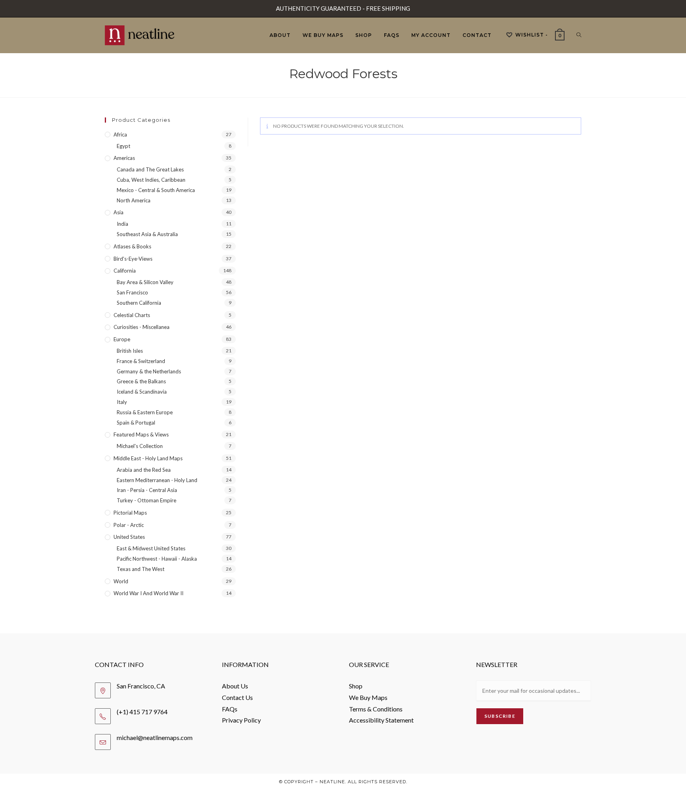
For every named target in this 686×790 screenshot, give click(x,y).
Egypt (123, 146)
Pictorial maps (130, 512)
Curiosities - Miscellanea (142, 327)
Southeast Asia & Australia (147, 234)
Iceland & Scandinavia (142, 391)
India (122, 224)
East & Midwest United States (151, 548)
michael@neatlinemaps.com (155, 737)
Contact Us (237, 697)
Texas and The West (140, 569)
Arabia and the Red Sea (144, 470)
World (121, 581)
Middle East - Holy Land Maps (148, 458)
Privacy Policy (241, 720)
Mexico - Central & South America (156, 190)
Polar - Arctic (129, 525)
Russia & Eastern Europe (145, 412)
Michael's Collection (140, 446)
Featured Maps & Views (141, 434)
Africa (120, 134)
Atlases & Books (132, 246)
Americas (124, 158)
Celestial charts (132, 315)
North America (133, 200)
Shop (355, 686)
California (125, 270)
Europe (122, 339)
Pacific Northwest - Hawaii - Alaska (157, 558)
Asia (118, 212)
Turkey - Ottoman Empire (146, 500)
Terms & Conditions (376, 709)
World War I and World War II (148, 593)
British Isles (130, 351)
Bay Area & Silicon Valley (145, 282)
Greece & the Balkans (141, 381)
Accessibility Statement (381, 720)
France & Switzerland (141, 361)
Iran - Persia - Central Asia (147, 490)
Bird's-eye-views (133, 259)
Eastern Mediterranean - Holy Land (157, 480)
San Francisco (132, 292)
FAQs (229, 709)
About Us (235, 686)
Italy (122, 402)
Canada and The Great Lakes (150, 169)
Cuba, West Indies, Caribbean (151, 180)
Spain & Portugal (136, 422)
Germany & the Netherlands (149, 371)
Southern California (139, 303)
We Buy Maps (368, 697)
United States (129, 537)
